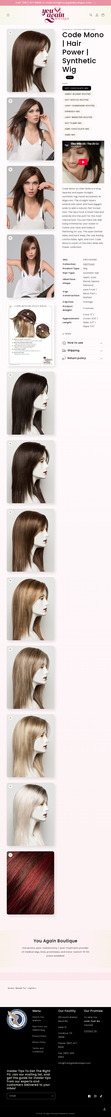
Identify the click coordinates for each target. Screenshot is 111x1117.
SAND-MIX (70, 134)
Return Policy (39, 1042)
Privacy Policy (39, 1036)
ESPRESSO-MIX (72, 111)
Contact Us (90, 1031)
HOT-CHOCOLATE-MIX (76, 88)
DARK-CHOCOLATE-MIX (77, 129)
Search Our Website (38, 1019)
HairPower (89, 264)
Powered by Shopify (66, 1114)
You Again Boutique (51, 1114)
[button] (8, 15)
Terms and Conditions (37, 1050)
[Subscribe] (52, 1096)
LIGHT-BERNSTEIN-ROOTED (78, 117)
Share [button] (68, 333)
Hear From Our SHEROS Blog (39, 1028)
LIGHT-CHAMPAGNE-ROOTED (80, 105)
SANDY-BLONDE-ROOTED (78, 94)
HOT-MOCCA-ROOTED (77, 99)
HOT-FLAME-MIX (73, 123)
